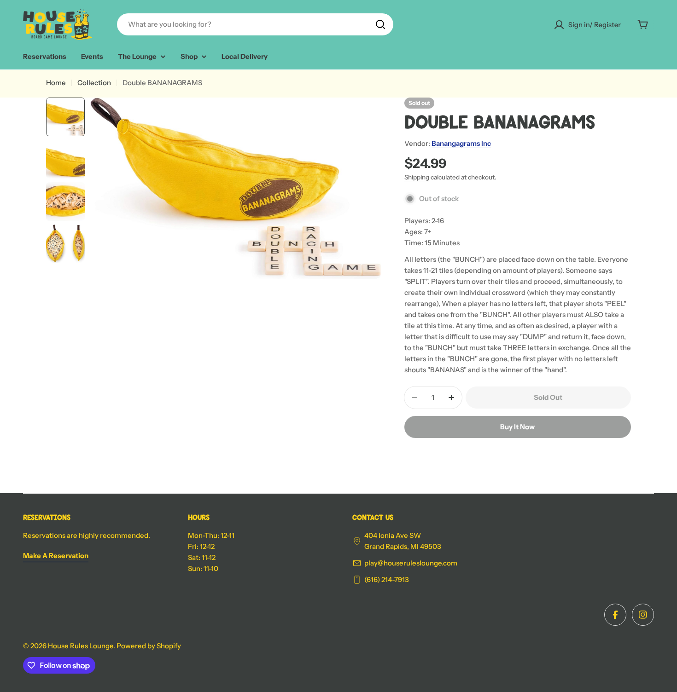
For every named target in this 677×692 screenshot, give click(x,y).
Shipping (416, 177)
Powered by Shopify (149, 645)
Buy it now (517, 426)
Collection (94, 82)
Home (56, 82)
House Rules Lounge (80, 645)
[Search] (380, 24)
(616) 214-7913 (386, 579)
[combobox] (255, 24)
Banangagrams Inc (461, 143)
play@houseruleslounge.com (410, 563)
